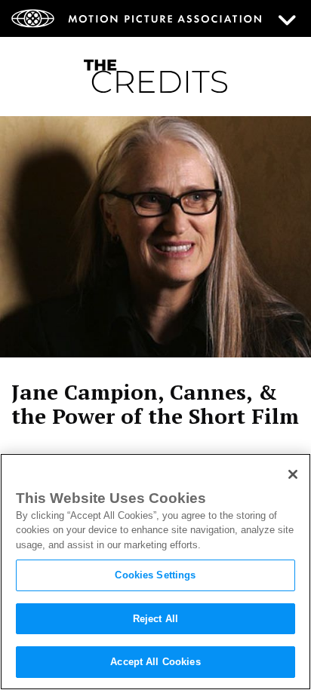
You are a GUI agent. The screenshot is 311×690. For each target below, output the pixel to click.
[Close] (292, 474)
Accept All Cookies (155, 661)
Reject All (155, 618)
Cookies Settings (155, 575)
